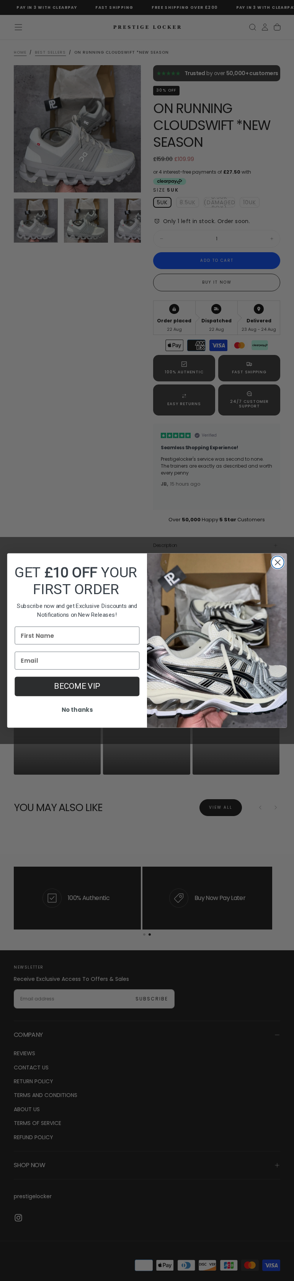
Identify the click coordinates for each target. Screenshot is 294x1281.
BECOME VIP (77, 686)
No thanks (77, 710)
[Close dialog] (277, 562)
